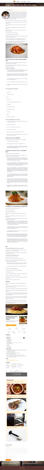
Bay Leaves (8, 345)
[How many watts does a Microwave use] (16, 425)
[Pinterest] (23, 467)
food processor (25, 69)
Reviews (17, 1)
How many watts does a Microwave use (14, 412)
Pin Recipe (22, 325)
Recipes (24, 1)
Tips (22, 1)
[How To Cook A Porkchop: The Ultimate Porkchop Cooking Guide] (16, 410)
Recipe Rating (7, 446)
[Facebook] (22, 467)
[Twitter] (20, 467)
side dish (25, 143)
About (29, 1)
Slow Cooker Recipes (8, 3)
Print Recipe (11, 325)
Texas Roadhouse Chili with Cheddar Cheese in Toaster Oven (15, 382)
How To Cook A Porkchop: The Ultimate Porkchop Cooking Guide (16, 396)
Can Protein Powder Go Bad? (12, 427)
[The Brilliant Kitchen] (14, 1)
